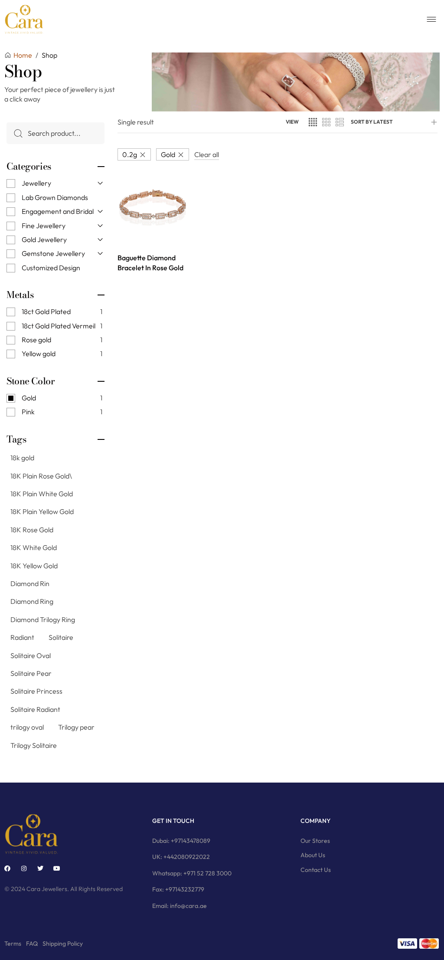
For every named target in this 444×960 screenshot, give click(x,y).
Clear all (206, 154)
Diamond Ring (31, 601)
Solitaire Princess (36, 691)
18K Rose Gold (31, 529)
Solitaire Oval (30, 655)
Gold (168, 154)
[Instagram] (24, 868)
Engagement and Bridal (58, 211)
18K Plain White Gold (41, 493)
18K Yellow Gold (34, 565)
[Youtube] (57, 868)
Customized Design (51, 267)
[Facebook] (7, 868)
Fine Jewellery (43, 225)
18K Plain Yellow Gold (42, 511)
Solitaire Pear (31, 673)
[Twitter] (40, 868)
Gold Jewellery (44, 239)
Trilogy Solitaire (33, 745)
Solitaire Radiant (35, 709)
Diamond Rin (29, 583)
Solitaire (61, 637)
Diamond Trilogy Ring (42, 619)
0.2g (129, 154)
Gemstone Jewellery (53, 253)
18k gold (22, 457)
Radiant (22, 637)
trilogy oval (27, 727)
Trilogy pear (76, 727)
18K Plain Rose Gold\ (41, 476)
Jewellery (36, 183)
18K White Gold (33, 547)
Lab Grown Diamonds (55, 197)
